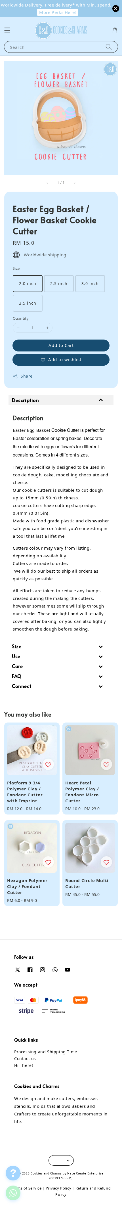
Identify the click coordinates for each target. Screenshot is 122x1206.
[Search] (109, 46)
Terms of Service (26, 1188)
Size (16, 268)
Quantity (21, 318)
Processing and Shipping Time (45, 1051)
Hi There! (23, 1065)
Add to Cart (61, 345)
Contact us (25, 1058)
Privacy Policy (58, 1188)
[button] (7, 30)
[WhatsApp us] (13, 1193)
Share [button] (27, 376)
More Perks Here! (57, 12)
